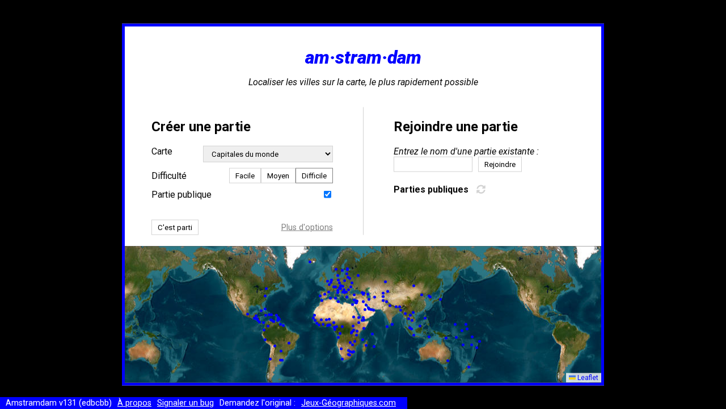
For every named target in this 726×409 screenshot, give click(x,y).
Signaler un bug (185, 403)
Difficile (314, 175)
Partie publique (181, 194)
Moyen (278, 175)
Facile (245, 175)
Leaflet (587, 378)
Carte (161, 150)
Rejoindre (500, 164)
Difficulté (169, 175)
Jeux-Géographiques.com (348, 403)
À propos (134, 403)
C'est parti (175, 227)
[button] (336, 326)
